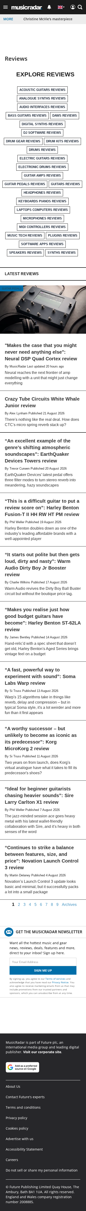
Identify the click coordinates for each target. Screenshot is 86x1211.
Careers (12, 1159)
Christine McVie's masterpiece (47, 19)
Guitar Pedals (12, 288)
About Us (13, 1086)
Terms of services (55, 978)
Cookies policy (17, 1128)
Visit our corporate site (42, 1052)
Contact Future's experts (25, 1097)
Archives (69, 905)
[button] (5, 7)
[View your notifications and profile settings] (49, 7)
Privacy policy (16, 1118)
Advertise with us (19, 1139)
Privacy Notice (60, 982)
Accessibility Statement (24, 1149)
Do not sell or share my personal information (42, 1170)
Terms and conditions (23, 1107)
